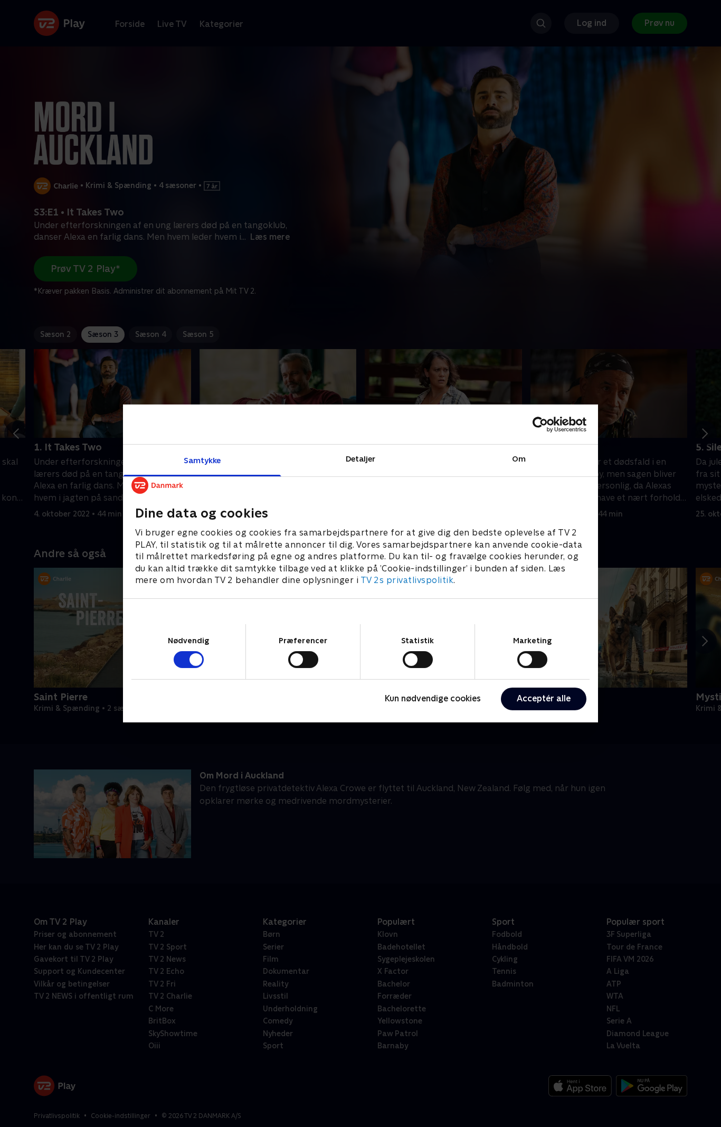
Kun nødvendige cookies (433, 698)
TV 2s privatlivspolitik (407, 580)
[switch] (303, 659)
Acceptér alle (544, 698)
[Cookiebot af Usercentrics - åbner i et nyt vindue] (540, 424)
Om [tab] (519, 458)
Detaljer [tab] (361, 458)
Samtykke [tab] (202, 460)
